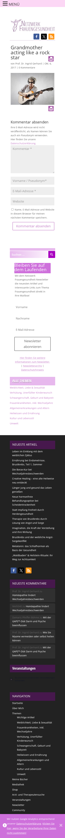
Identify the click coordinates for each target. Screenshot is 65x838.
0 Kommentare (27, 67)
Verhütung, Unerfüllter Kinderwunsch (31, 392)
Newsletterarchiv (32, 365)
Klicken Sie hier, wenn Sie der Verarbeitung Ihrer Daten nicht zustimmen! (31, 828)
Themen (16, 713)
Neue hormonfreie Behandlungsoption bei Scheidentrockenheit (25, 500)
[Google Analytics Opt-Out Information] (5, 826)
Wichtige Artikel (25, 717)
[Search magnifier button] (51, 254)
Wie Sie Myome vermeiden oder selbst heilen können (33, 636)
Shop (15, 789)
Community (18, 810)
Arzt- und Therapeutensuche (28, 794)
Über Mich (18, 708)
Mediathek (18, 784)
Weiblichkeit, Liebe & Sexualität (27, 387)
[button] (36, 36)
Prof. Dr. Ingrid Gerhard (28, 63)
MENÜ (14, 4)
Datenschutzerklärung (23, 143)
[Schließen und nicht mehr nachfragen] (61, 826)
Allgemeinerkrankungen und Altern (29, 408)
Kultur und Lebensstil (22, 418)
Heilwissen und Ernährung (25, 413)
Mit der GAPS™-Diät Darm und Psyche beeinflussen (31, 621)
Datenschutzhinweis (32, 369)
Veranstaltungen (21, 799)
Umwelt (14, 423)
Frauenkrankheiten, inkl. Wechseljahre (31, 403)
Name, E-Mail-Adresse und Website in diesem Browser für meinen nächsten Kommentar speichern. (32, 213)
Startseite (17, 703)
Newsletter (18, 805)
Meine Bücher (20, 779)
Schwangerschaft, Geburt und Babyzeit (32, 397)
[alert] (32, 679)
